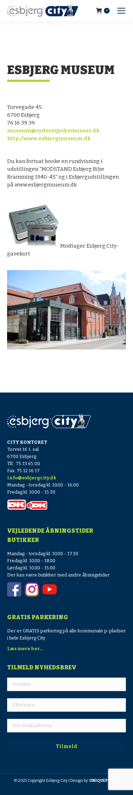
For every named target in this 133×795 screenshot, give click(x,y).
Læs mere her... (25, 648)
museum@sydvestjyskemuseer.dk (53, 130)
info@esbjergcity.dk (31, 477)
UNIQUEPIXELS (104, 780)
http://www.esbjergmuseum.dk (49, 138)
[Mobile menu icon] (121, 10)
